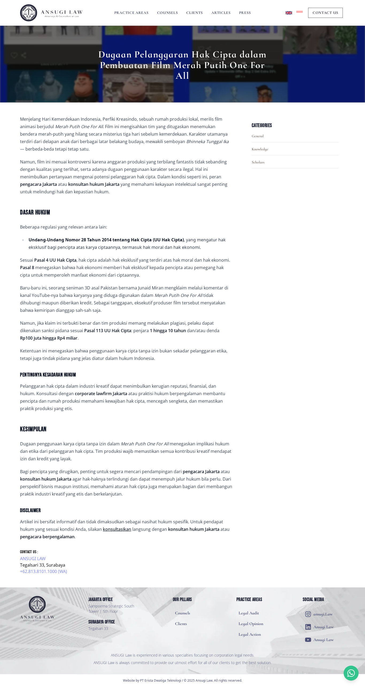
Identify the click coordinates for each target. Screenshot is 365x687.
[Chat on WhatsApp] (351, 673)
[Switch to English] (289, 13)
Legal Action (250, 634)
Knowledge (260, 149)
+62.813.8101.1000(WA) (43, 571)
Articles (221, 12)
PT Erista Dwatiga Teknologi (160, 680)
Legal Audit (249, 613)
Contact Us (325, 12)
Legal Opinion (251, 623)
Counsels (167, 12)
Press (245, 12)
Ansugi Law (33, 559)
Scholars (258, 162)
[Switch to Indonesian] (299, 13)
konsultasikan (117, 529)
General (258, 136)
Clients (194, 12)
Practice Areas (131, 12)
